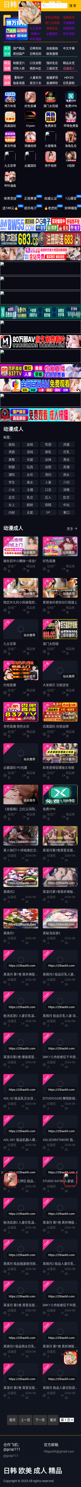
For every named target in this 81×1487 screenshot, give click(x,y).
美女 (30, 482)
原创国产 (19, 53)
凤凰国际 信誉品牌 (56, 726)
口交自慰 (35, 63)
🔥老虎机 (50, 208)
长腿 (30, 459)
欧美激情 (52, 53)
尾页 (53, 1420)
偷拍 (12, 444)
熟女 (66, 474)
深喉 (66, 490)
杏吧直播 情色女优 (16, 726)
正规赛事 (30, 198)
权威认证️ (50, 198)
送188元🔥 (10, 208)
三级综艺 (52, 68)
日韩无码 (35, 53)
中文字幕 (69, 48)
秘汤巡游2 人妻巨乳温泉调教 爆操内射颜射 (33, 1016)
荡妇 (48, 474)
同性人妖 (19, 68)
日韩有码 (35, 48)
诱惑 (12, 452)
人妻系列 (35, 77)
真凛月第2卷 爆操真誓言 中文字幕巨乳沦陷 (33, 1057)
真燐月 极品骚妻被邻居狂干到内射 (27, 1263)
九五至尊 (9, 644)
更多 (70, 528)
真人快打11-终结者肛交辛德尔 (24, 850)
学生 (12, 482)
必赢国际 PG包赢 (15, 767)
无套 (30, 512)
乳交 (30, 497)
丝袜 (48, 459)
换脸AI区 (35, 68)
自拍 (30, 444)
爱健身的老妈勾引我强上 (60, 602)
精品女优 (69, 63)
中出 (66, 505)
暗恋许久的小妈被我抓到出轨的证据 (28, 602)
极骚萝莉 (52, 77)
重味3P (18, 77)
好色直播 (49, 561)
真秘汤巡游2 (51, 933)
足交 (12, 497)
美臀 (12, 459)
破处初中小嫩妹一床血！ (20, 561)
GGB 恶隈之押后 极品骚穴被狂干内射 (29, 1181)
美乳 (48, 452)
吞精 (48, 505)
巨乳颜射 (69, 83)
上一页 (25, 1420)
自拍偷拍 (52, 48)
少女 (12, 490)
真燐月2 (9, 891)
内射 (12, 512)
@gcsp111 (10, 1456)
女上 (12, 505)
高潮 (66, 467)
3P (48, 512)
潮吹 (12, 474)
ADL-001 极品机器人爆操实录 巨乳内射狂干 (33, 1140)
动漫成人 (69, 68)
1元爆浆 (70, 198)
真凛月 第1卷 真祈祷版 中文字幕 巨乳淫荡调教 (35, 974)
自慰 (48, 467)
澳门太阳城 (50, 644)
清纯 (30, 452)
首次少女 (35, 83)
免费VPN (49, 809)
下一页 (40, 1420)
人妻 (48, 482)
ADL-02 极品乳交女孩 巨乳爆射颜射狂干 (31, 1098)
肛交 (66, 497)
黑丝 (66, 459)
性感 (48, 444)
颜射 (30, 505)
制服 (12, 467)
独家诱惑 (19, 83)
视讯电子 (30, 208)
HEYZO (69, 77)
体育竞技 (10, 198)
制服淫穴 (19, 63)
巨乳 (66, 452)
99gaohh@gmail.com (59, 1451)
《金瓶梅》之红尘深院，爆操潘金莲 (28, 809)
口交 (48, 490)
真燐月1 (9, 933)
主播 (30, 490)
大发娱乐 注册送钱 (56, 685)
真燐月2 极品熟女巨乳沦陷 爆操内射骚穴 (31, 1346)
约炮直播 (9, 685)
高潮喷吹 (52, 83)
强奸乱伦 (52, 63)
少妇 (66, 482)
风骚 (66, 444)
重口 (66, 512)
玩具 (30, 467)
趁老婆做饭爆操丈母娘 (58, 767)
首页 (12, 1420)
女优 (30, 474)
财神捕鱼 (71, 208)
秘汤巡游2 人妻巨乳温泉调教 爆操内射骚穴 (33, 1222)
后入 (48, 497)
